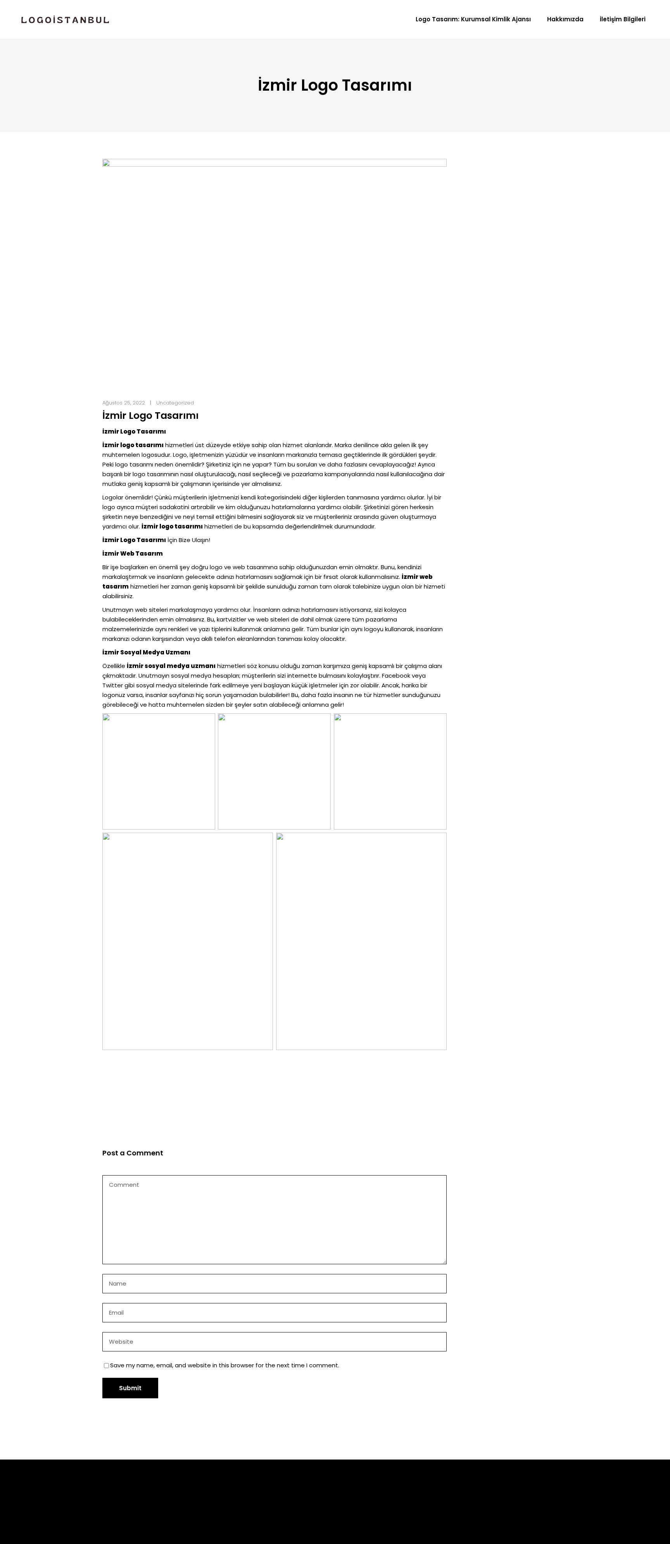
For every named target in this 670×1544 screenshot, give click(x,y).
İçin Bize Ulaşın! (156, 540)
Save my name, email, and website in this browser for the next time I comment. (224, 1365)
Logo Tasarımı (378, 1497)
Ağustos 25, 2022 (123, 402)
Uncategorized (175, 402)
